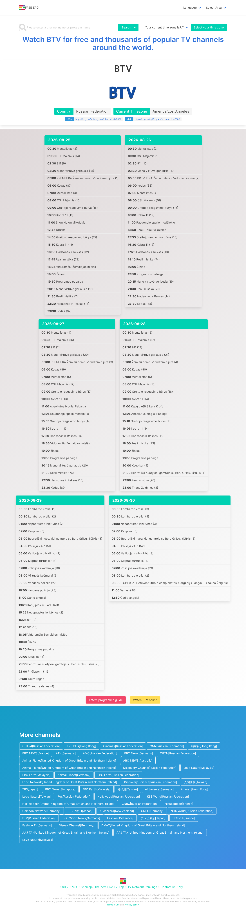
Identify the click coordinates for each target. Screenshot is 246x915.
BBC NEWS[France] (35, 753)
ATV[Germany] (66, 753)
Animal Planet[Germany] (73, 775)
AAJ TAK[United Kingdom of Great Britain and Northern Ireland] (65, 832)
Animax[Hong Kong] (194, 789)
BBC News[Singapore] (60, 789)
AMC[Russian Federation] (100, 753)
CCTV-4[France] (184, 818)
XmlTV (64, 887)
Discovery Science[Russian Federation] (150, 782)
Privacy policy (131, 904)
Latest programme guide (106, 700)
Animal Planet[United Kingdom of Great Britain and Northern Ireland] (69, 760)
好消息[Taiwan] (128, 789)
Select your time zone (209, 27)
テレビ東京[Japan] (153, 818)
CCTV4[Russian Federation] (41, 746)
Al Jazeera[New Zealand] (117, 811)
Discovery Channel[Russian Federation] (149, 767)
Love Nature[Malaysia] (199, 767)
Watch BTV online (145, 700)
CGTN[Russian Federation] (178, 753)
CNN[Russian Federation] (167, 746)
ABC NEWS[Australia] (138, 760)
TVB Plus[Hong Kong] (81, 746)
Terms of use (113, 904)
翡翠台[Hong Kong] (204, 746)
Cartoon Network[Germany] (41, 811)
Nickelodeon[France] (179, 803)
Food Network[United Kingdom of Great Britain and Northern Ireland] (69, 782)
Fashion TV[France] (120, 818)
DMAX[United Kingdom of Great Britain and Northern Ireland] (143, 825)
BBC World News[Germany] (81, 818)
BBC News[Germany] (138, 753)
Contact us (167, 887)
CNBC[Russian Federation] (140, 803)
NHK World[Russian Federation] (192, 811)
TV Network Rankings (142, 887)
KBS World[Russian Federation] (168, 796)
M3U (75, 887)
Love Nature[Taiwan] (36, 796)
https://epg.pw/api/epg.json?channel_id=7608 (98, 119)
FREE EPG (32, 7)
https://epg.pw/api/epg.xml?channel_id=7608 (157, 119)
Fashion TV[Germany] (37, 825)
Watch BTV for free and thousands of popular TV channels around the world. (123, 43)
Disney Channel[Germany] (76, 825)
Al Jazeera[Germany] (159, 789)
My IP (182, 887)
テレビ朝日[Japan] (80, 811)
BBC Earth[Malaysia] (36, 775)
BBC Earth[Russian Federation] (118, 775)
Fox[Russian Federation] (74, 796)
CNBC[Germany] (152, 811)
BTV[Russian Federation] (39, 818)
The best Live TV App (109, 887)
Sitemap (86, 887)
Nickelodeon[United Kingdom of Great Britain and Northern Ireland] (68, 803)
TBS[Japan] (30, 789)
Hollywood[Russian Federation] (118, 796)
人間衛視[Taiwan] (195, 782)
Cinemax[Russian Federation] (123, 746)
